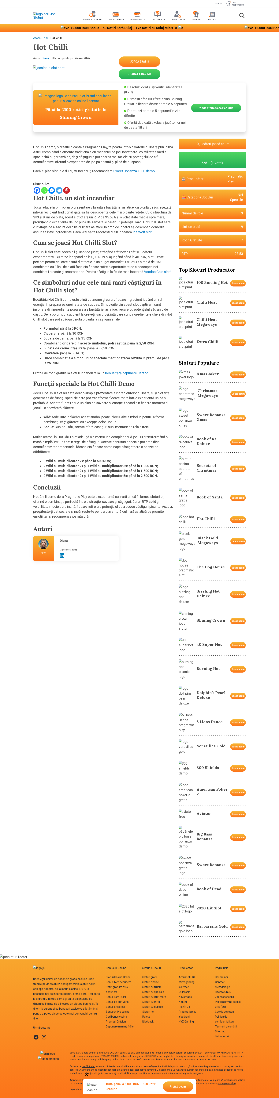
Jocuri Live (177, 19)
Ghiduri (195, 19)
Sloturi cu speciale (153, 991)
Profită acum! (178, 1086)
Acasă (37, 37)
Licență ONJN (223, 991)
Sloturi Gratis (115, 19)
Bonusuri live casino (117, 1011)
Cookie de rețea (224, 1011)
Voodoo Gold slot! (157, 272)
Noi (46, 37)
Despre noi (221, 977)
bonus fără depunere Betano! (127, 373)
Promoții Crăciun (116, 1021)
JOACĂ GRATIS (139, 61)
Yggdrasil (184, 1016)
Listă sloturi (222, 1036)
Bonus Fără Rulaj (116, 996)
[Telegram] (59, 190)
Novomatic (185, 996)
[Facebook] (37, 190)
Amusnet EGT (187, 977)
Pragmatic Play (235, 178)
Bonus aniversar (115, 1006)
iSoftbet (184, 987)
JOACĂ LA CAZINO (139, 74)
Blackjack (148, 1021)
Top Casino (156, 19)
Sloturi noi (148, 1011)
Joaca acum (238, 283)
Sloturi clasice (150, 982)
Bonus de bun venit (117, 1001)
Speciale (236, 200)
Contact (220, 982)
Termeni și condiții (226, 1026)
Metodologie (222, 987)
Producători (136, 19)
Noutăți (211, 19)
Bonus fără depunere (118, 982)
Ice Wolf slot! (143, 232)
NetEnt (183, 1001)
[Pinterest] (66, 190)
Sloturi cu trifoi (151, 1001)
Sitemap (220, 1031)
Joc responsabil (224, 996)
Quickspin (184, 991)
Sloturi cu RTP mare (154, 996)
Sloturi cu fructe (152, 987)
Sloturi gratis (150, 977)
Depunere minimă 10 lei (120, 1026)
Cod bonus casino (116, 1016)
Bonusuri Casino (91, 19)
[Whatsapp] (44, 190)
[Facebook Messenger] (51, 190)
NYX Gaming (186, 1021)
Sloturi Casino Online (118, 977)
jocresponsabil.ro (227, 1083)
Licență (218, 3)
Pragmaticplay (187, 1011)
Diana (45, 58)
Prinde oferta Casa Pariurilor (216, 107)
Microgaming (187, 982)
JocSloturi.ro (76, 1052)
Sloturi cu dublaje (152, 1006)
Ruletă (146, 1016)
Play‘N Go (184, 1006)
